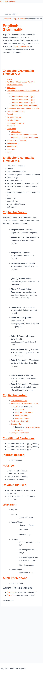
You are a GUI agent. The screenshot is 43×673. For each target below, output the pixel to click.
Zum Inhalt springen (7, 1)
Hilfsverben (11, 129)
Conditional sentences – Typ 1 (23, 97)
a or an (9, 79)
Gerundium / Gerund (19, 401)
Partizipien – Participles (20, 421)
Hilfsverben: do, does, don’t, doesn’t (25, 138)
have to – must (13, 120)
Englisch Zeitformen (21, 46)
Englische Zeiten (15, 212)
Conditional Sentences (18, 438)
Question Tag (16, 424)
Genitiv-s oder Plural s (15, 111)
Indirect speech (13, 143)
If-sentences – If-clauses (16, 140)
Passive (8, 465)
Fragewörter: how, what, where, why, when (23, 108)
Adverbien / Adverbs (15, 85)
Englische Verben (15, 395)
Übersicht (10, 592)
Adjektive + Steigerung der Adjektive (21, 82)
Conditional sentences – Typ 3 (23, 102)
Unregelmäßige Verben (20, 433)
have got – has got (14, 117)
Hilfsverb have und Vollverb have (24, 135)
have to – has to (21, 415)
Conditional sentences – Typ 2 (23, 100)
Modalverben (12, 146)
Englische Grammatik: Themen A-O (18, 72)
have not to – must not (16, 123)
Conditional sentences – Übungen (24, 105)
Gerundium (11, 114)
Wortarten (9, 504)
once (9, 152)
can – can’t (11, 88)
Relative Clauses (14, 485)
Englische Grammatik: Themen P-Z (18, 159)
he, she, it (11, 126)
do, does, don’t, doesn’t (24, 412)
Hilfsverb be (15, 132)
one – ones (11, 149)
